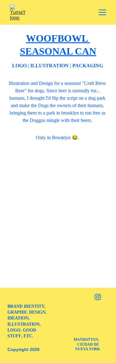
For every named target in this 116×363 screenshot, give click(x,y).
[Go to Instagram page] (98, 297)
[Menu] (102, 12)
